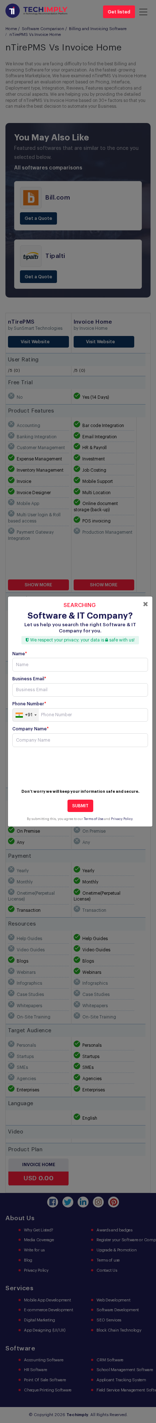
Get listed (119, 12)
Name (19, 654)
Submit (80, 806)
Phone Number (29, 704)
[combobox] (26, 715)
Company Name (30, 729)
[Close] (145, 604)
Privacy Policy (121, 819)
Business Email (29, 679)
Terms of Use (93, 819)
